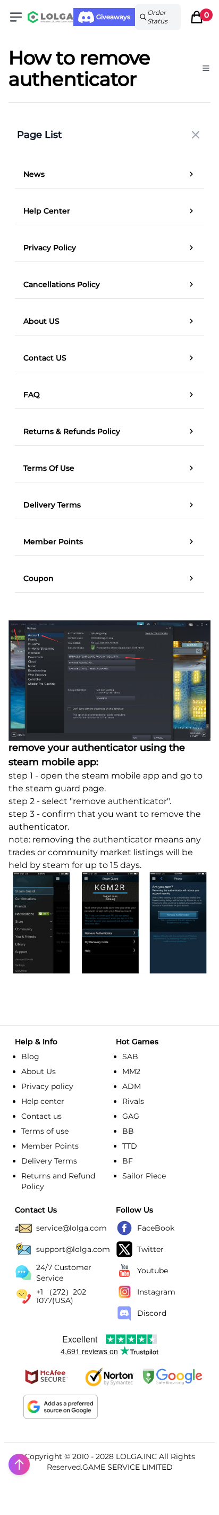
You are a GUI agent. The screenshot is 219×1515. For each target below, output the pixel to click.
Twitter (150, 1249)
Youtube (152, 1270)
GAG (130, 1116)
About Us (38, 1071)
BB (128, 1131)
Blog (30, 1056)
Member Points (50, 1146)
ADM (131, 1086)
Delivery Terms (49, 1161)
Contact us (41, 1116)
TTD (129, 1146)
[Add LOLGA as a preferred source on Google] (60, 1406)
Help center (42, 1101)
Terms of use (45, 1131)
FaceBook (155, 1228)
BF (127, 1161)
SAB (130, 1056)
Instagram (156, 1292)
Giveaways (113, 17)
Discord (151, 1313)
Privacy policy (47, 1086)
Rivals (133, 1101)
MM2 (131, 1071)
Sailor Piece (144, 1176)
